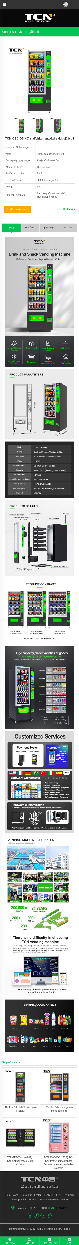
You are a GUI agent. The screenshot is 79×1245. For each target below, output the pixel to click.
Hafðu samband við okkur (44, 1199)
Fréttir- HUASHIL (44, 1194)
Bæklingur (69, 209)
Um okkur (26, 1194)
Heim (8, 1194)
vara (15, 1194)
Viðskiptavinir (19, 1199)
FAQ (58, 1194)
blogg (66, 1228)
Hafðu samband (17, 209)
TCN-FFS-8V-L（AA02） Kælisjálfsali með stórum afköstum (20, 1161)
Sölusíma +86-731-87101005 (34, 1208)
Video (64, 1199)
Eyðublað (69, 1194)
